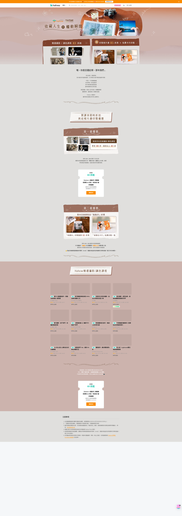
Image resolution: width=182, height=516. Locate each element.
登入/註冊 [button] (129, 5)
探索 (63, 5)
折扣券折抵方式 (71, 427)
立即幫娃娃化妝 (109, 1)
